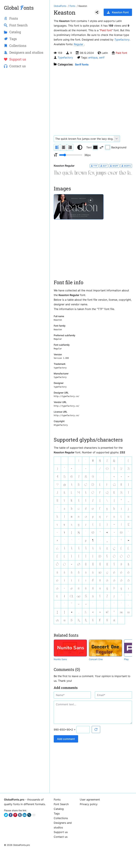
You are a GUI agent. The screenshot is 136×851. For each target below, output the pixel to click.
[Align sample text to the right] (70, 147)
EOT (104, 166)
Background (118, 147)
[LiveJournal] (29, 815)
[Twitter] (6, 815)
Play (126, 659)
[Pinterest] (15, 815)
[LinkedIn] (25, 815)
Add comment (66, 739)
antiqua (93, 57)
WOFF (115, 166)
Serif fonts (82, 64)
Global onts (19, 7)
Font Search (61, 804)
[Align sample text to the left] (57, 147)
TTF (95, 166)
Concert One (96, 659)
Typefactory (122, 39)
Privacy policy (89, 804)
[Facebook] (11, 815)
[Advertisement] (25, 95)
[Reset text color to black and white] (79, 147)
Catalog (59, 808)
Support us (61, 832)
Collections (61, 818)
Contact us (61, 836)
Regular (79, 44)
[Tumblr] (20, 815)
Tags (57, 813)
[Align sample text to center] (63, 147)
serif (101, 57)
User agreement (90, 799)
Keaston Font (120, 12)
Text (89, 147)
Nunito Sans (60, 659)
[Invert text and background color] (101, 147)
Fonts (57, 799)
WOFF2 (127, 166)
